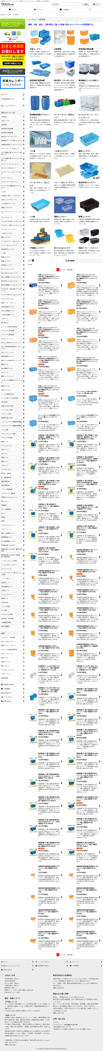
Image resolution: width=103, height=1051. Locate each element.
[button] (90, 10)
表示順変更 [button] (71, 260)
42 (68, 269)
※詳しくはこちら (27, 990)
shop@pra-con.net (70, 1024)
